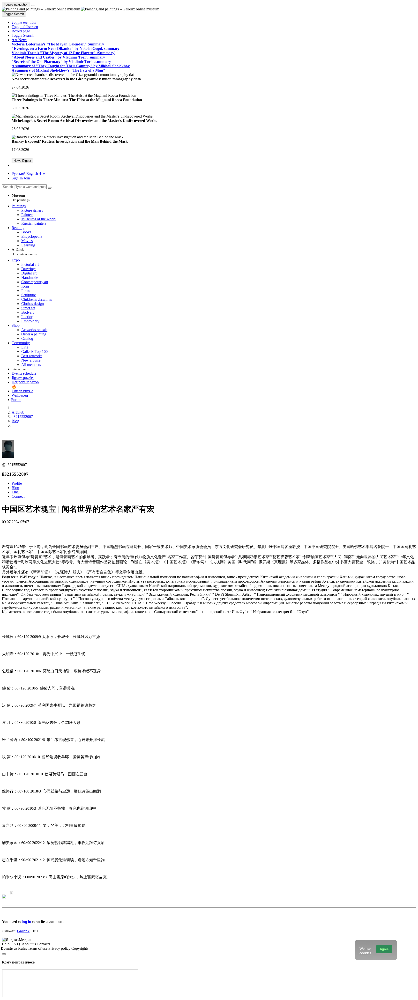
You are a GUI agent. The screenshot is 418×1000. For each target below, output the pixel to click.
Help (6, 944)
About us (29, 944)
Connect (18, 496)
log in (26, 921)
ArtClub (24, 251)
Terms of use (38, 948)
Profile (17, 483)
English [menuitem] (32, 173)
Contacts (43, 944)
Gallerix (23, 931)
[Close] (50, 188)
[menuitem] (42, 173)
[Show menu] (33, 5)
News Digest (22, 161)
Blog (15, 488)
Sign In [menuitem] (17, 178)
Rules (23, 948)
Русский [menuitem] (18, 173)
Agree (384, 949)
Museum (21, 197)
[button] (24, 22)
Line (15, 492)
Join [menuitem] (27, 178)
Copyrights (79, 948)
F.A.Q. (16, 944)
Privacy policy (59, 948)
